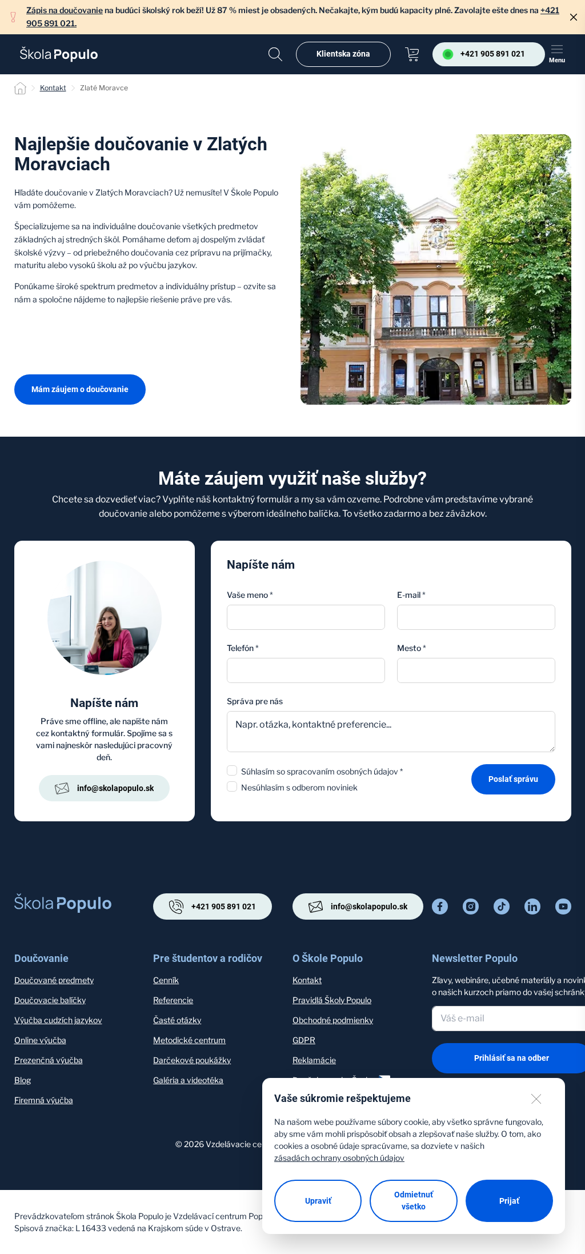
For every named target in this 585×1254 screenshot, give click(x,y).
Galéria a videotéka (188, 1080)
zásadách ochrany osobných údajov (339, 1158)
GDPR (303, 1040)
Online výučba (40, 1040)
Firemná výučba (43, 1100)
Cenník (166, 980)
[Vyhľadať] (275, 54)
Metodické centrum (189, 1040)
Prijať (509, 1200)
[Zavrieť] (573, 17)
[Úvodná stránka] (59, 54)
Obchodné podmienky (332, 1020)
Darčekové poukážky (192, 1060)
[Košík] (412, 54)
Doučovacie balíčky (50, 1000)
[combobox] (476, 670)
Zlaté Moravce (104, 87)
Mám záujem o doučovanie (80, 389)
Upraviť (318, 1200)
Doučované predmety (54, 980)
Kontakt (53, 87)
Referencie (173, 1000)
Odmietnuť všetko (413, 1200)
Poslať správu (513, 779)
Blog (22, 1080)
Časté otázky (177, 1020)
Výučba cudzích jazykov (58, 1020)
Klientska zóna (343, 53)
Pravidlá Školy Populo (331, 1000)
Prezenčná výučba (48, 1060)
